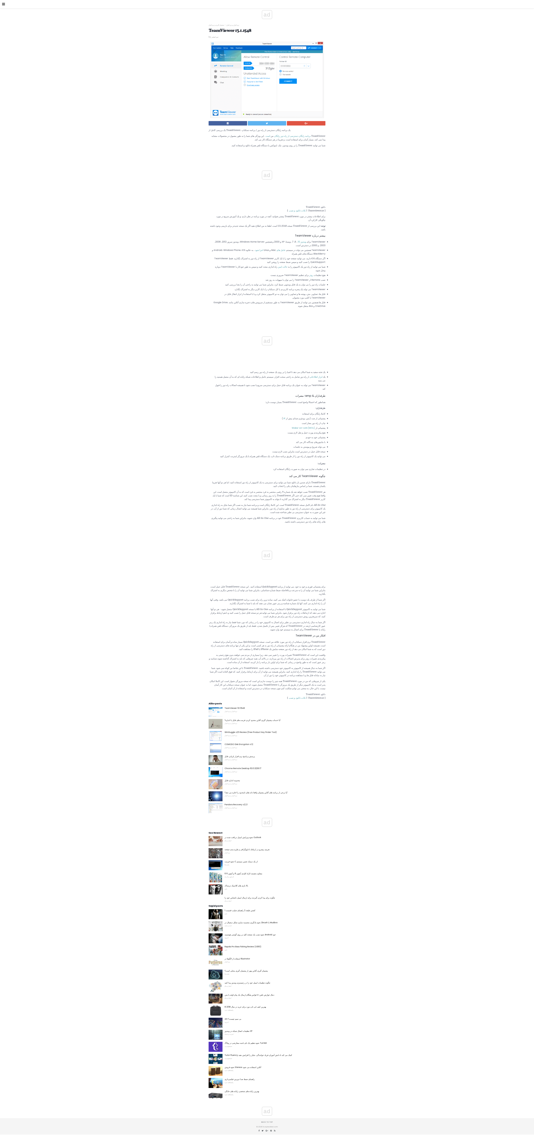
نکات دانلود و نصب (297, 210)
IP (284, 418)
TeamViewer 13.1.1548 (235, 708)
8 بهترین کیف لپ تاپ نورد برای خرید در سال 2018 (245, 1006)
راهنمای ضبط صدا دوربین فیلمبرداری (240, 1079)
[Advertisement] (267, 317)
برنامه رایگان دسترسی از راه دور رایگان (292, 136)
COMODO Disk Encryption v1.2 (239, 744)
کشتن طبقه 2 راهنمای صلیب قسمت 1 (240, 910)
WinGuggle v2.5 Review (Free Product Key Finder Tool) (251, 732)
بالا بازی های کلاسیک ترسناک (236, 885)
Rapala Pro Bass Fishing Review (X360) (243, 946)
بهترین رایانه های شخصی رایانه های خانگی (242, 1091)
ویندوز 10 (302, 241)
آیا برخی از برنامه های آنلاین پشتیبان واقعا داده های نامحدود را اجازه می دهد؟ (256, 792)
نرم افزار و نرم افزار (232, 25)
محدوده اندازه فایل (232, 780)
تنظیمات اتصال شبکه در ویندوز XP (238, 1031)
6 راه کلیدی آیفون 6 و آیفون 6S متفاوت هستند (243, 873)
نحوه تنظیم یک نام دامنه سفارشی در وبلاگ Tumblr (246, 1043)
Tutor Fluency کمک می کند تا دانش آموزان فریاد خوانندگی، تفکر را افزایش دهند (258, 1055)
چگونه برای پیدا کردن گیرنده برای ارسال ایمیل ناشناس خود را (250, 897)
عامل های (281, 250)
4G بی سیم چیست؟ (233, 1019)
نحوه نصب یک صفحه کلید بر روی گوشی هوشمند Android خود (250, 934)
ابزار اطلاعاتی (316, 376)
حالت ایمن (282, 266)
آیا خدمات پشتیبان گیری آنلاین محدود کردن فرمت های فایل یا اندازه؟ (252, 720)
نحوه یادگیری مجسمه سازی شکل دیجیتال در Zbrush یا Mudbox (251, 922)
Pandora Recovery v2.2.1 (236, 804)
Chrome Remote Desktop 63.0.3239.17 (243, 768)
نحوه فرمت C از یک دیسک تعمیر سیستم (241, 861)
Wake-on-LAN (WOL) (303, 428)
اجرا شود (259, 250)
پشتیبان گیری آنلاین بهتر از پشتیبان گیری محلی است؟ (246, 970)
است (267, 136)
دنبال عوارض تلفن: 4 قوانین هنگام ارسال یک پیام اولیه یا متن (249, 994)
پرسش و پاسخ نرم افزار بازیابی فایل (240, 756)
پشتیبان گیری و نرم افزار (216, 25)
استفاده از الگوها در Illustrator (237, 958)
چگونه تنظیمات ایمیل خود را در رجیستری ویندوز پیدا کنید (247, 982)
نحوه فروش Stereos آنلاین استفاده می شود (243, 1067)
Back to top (267, 1122)
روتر (311, 275)
